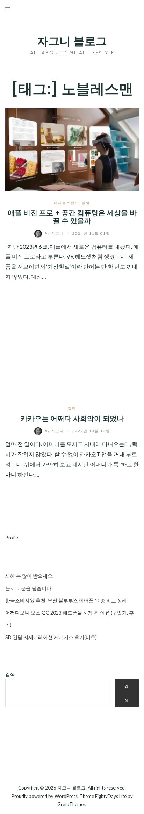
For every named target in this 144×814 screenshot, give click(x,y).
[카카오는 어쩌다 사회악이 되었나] (72, 351)
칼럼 (86, 203)
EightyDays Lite (111, 796)
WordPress (66, 796)
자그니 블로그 (72, 41)
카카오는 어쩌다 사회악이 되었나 (72, 418)
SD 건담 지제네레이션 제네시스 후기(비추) (51, 637)
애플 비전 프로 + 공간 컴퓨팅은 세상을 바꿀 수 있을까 (72, 217)
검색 (10, 674)
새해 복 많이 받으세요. (29, 576)
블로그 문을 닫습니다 (28, 588)
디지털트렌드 (66, 203)
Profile (12, 537)
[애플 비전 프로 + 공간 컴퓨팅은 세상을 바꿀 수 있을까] (72, 148)
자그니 (55, 233)
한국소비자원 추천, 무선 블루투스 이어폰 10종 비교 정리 (66, 600)
